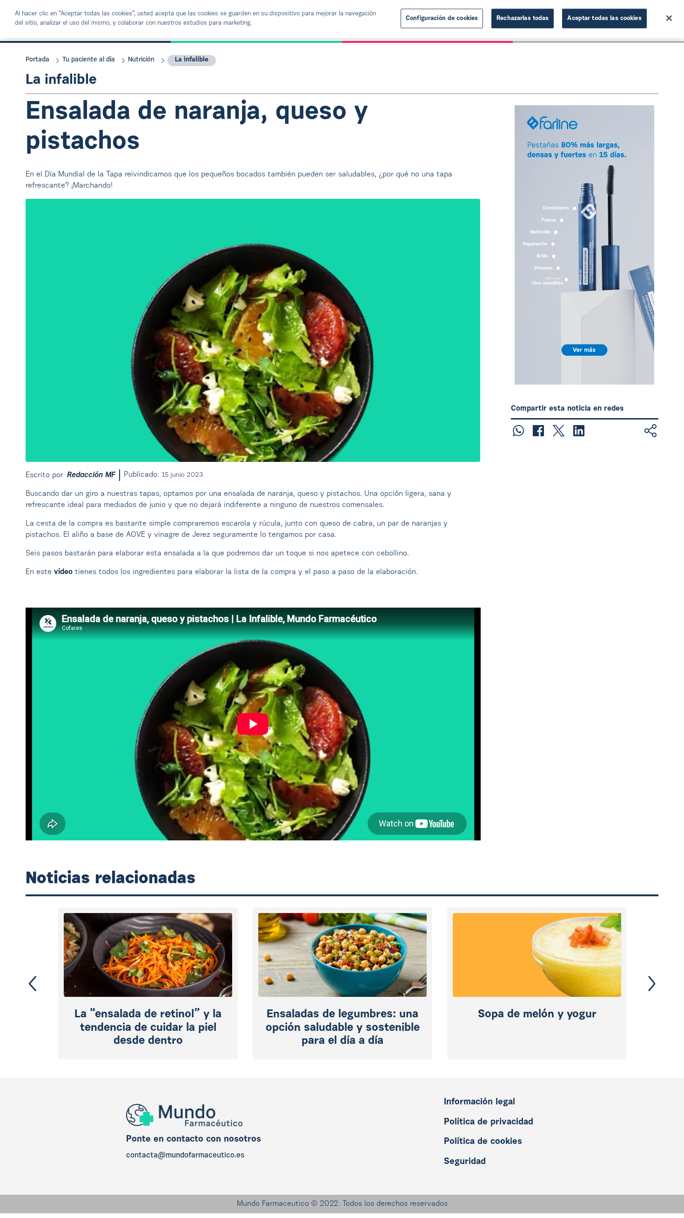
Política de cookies (483, 1141)
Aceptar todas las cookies (604, 18)
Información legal (479, 1102)
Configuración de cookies (442, 18)
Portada (37, 60)
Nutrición (141, 60)
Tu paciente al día (88, 60)
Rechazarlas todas (522, 18)
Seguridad (465, 1161)
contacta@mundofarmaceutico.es (185, 1155)
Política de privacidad (488, 1122)
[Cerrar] (669, 18)
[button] (33, 983)
